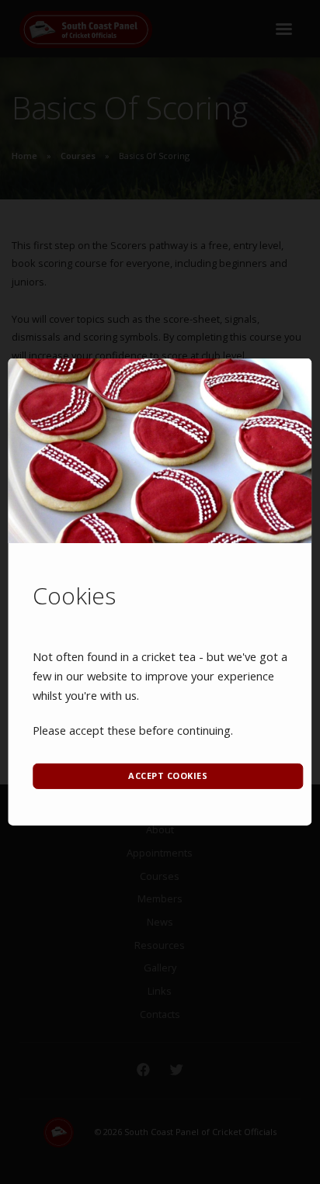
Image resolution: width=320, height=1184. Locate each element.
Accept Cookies (167, 775)
